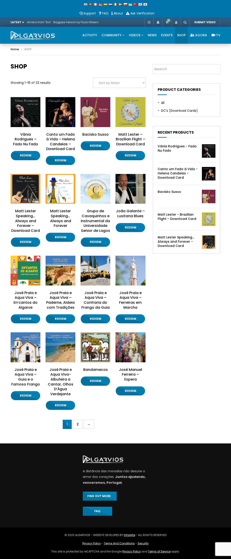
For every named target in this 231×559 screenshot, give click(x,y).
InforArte (129, 535)
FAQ (105, 13)
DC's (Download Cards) (179, 110)
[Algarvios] (33, 35)
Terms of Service (159, 551)
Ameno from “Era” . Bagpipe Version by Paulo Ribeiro (62, 22)
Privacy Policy (91, 543)
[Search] (184, 22)
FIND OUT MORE (99, 496)
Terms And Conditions (119, 543)
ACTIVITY (89, 35)
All (162, 102)
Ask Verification (142, 13)
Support (89, 13)
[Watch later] (148, 22)
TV (217, 35)
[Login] (175, 22)
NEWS (152, 35)
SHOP (181, 35)
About (118, 13)
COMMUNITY (111, 35)
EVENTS (167, 35)
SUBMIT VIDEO (205, 22)
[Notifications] (157, 22)
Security (143, 543)
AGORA (200, 35)
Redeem (25, 155)
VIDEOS (134, 35)
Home (15, 49)
